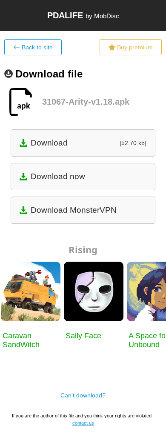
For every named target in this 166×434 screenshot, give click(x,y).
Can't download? (83, 395)
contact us (83, 422)
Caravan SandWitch (21, 340)
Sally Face (83, 335)
